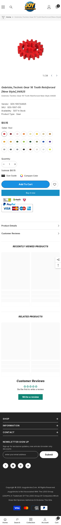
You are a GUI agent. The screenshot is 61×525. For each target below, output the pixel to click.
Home (8, 17)
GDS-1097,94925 (18, 104)
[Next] (56, 75)
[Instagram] (13, 465)
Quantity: (5, 159)
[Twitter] (28, 465)
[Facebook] (5, 465)
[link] (16, 296)
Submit (49, 454)
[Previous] (51, 75)
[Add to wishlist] (54, 184)
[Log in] (49, 7)
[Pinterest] (20, 465)
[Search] (11, 7)
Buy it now (30, 193)
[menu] (3, 7)
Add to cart (25, 184)
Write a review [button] (30, 397)
